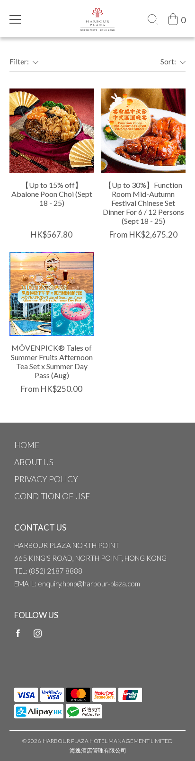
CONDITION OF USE (52, 496)
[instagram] (38, 632)
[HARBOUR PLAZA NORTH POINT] (97, 12)
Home (26, 445)
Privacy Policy (46, 479)
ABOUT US (33, 462)
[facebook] (18, 632)
